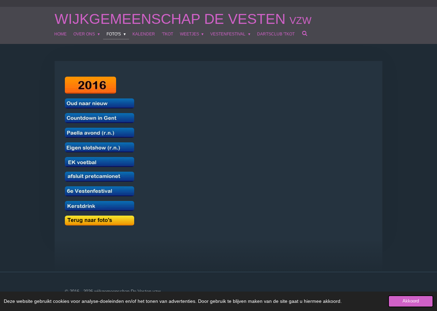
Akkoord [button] (411, 301)
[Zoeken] (304, 33)
